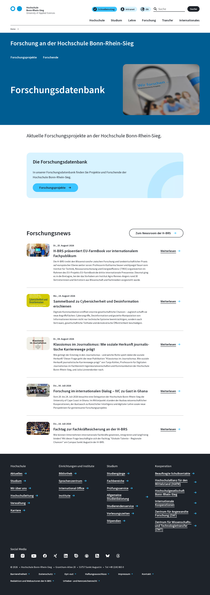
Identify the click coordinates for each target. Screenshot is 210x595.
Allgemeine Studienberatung (118, 496)
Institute (64, 495)
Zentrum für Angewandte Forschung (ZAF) (171, 513)
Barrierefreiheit (18, 573)
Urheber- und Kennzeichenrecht (80, 580)
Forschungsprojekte (23, 57)
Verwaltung (18, 503)
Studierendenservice (120, 506)
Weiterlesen (168, 251)
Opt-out (68, 573)
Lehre (132, 20)
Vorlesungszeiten (118, 513)
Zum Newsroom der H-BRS (153, 233)
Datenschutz (46, 573)
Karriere (15, 510)
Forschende (50, 57)
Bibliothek (65, 473)
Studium (116, 20)
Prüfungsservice (117, 488)
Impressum (124, 573)
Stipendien (114, 521)
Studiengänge (116, 473)
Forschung (149, 20)
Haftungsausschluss (96, 573)
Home (13, 29)
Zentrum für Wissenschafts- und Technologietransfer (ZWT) (173, 525)
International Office (71, 488)
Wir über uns (18, 488)
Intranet (130, 9)
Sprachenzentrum (70, 481)
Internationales (189, 20)
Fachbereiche (115, 481)
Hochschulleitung (22, 495)
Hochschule (97, 20)
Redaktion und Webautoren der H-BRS (30, 580)
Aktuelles (16, 473)
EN (147, 9)
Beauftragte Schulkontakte (172, 473)
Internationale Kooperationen (164, 503)
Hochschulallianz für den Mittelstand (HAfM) (171, 482)
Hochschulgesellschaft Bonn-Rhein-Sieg (169, 492)
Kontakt (146, 573)
